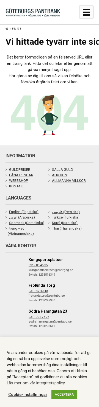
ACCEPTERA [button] (64, 394)
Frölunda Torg (42, 285)
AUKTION (59, 175)
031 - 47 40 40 (38, 291)
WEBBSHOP (18, 181)
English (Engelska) (23, 212)
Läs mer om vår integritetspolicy (36, 383)
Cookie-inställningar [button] (27, 394)
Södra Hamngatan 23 (48, 311)
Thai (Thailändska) (67, 228)
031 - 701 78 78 (39, 317)
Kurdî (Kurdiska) (65, 223)
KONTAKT (17, 186)
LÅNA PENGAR (21, 175)
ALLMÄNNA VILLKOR (69, 181)
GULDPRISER (19, 169)
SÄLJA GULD (62, 169)
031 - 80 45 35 (38, 265)
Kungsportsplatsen (46, 259)
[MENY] (86, 12)
